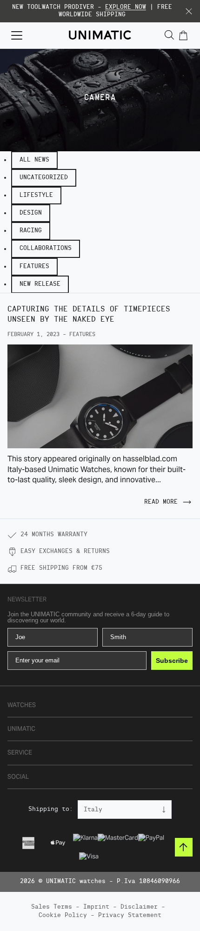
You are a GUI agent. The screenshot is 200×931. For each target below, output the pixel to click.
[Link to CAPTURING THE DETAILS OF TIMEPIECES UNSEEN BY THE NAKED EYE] (100, 396)
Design (31, 213)
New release (40, 284)
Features (34, 266)
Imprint (96, 907)
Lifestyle (36, 195)
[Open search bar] (169, 35)
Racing (31, 231)
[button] (188, 11)
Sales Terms (51, 907)
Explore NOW (125, 7)
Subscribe (172, 660)
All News (34, 160)
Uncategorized (44, 178)
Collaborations (46, 248)
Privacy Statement (129, 915)
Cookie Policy (63, 915)
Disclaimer (139, 907)
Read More (161, 502)
